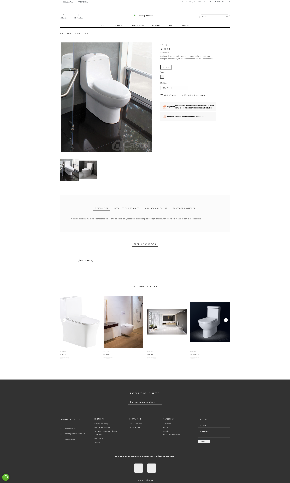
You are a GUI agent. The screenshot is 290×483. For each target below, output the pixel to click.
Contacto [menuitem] (185, 25)
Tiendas (97, 442)
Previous (64, 320)
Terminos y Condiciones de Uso (105, 431)
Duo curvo (150, 354)
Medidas (163, 83)
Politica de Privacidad (102, 427)
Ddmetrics (149, 480)
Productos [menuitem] (119, 25)
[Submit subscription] (158, 402)
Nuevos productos (135, 424)
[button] (168, 95)
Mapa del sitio (99, 438)
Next (226, 320)
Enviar (204, 441)
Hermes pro (194, 354)
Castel (164, 45)
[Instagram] (151, 468)
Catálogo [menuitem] (156, 25)
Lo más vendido (134, 427)
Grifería (166, 431)
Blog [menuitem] (170, 25)
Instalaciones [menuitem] (138, 25)
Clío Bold (106, 354)
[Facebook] (138, 468)
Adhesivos (167, 424)
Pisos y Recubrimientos (171, 435)
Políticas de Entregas (101, 424)
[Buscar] (227, 16)
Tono (162, 72)
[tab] (101, 208)
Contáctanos (99, 435)
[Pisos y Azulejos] (145, 15)
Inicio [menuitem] (103, 25)
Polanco (63, 354)
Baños (165, 427)
